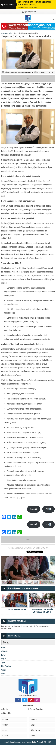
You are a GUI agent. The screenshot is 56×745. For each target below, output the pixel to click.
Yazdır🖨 (33, 509)
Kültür (3, 655)
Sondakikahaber (27, 72)
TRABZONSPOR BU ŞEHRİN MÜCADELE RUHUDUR (41, 610)
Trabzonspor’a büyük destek (14, 609)
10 (51, 582)
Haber (3, 647)
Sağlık (10, 33)
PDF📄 (48, 509)
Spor (3, 662)
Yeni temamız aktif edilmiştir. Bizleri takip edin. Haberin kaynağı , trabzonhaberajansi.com (34, 4)
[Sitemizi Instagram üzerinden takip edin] (37, 700)
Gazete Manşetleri (36, 709)
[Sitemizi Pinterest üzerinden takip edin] (31, 700)
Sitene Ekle (7, 713)
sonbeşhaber (15, 72)
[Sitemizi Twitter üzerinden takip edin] (24, 700)
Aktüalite (4, 651)
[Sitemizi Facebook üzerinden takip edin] (18, 700)
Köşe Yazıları (6, 666)
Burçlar (5, 709)
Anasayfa (4, 33)
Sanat (3, 674)
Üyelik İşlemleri (30, 12)
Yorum (3, 670)
